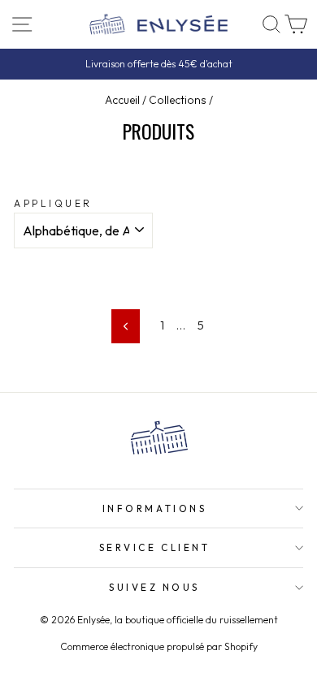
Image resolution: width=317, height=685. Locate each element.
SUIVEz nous (154, 587)
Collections (177, 100)
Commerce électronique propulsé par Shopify (159, 646)
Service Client (154, 547)
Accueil (122, 100)
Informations (154, 508)
